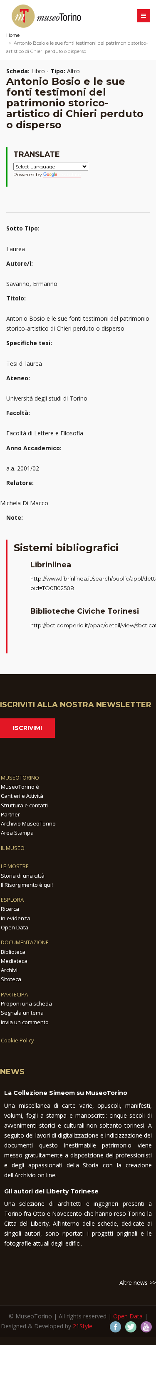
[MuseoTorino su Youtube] (146, 1326)
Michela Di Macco (24, 503)
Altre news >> (137, 1283)
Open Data (14, 927)
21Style (82, 1326)
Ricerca (10, 908)
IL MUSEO (13, 848)
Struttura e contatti (24, 805)
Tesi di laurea (24, 363)
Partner (10, 814)
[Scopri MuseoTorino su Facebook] (115, 1326)
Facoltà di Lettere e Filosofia (44, 433)
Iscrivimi (27, 728)
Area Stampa (17, 832)
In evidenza (15, 918)
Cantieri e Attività (22, 795)
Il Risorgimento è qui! (27, 884)
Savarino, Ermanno (31, 284)
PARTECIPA (14, 994)
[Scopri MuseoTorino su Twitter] (130, 1326)
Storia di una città (23, 875)
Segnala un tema (22, 1012)
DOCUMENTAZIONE (25, 942)
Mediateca (14, 961)
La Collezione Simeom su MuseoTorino (65, 1093)
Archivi (9, 970)
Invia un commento (25, 1022)
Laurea (15, 249)
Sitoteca (11, 979)
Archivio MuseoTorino (28, 823)
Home (13, 35)
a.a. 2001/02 (22, 468)
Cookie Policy (17, 1040)
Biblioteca (13, 951)
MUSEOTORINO (20, 777)
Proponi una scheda (26, 1003)
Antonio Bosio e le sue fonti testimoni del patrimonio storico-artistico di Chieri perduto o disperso (77, 323)
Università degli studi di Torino (46, 398)
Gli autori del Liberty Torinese (51, 1191)
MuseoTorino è (20, 786)
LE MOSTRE (15, 866)
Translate (70, 174)
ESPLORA (12, 899)
